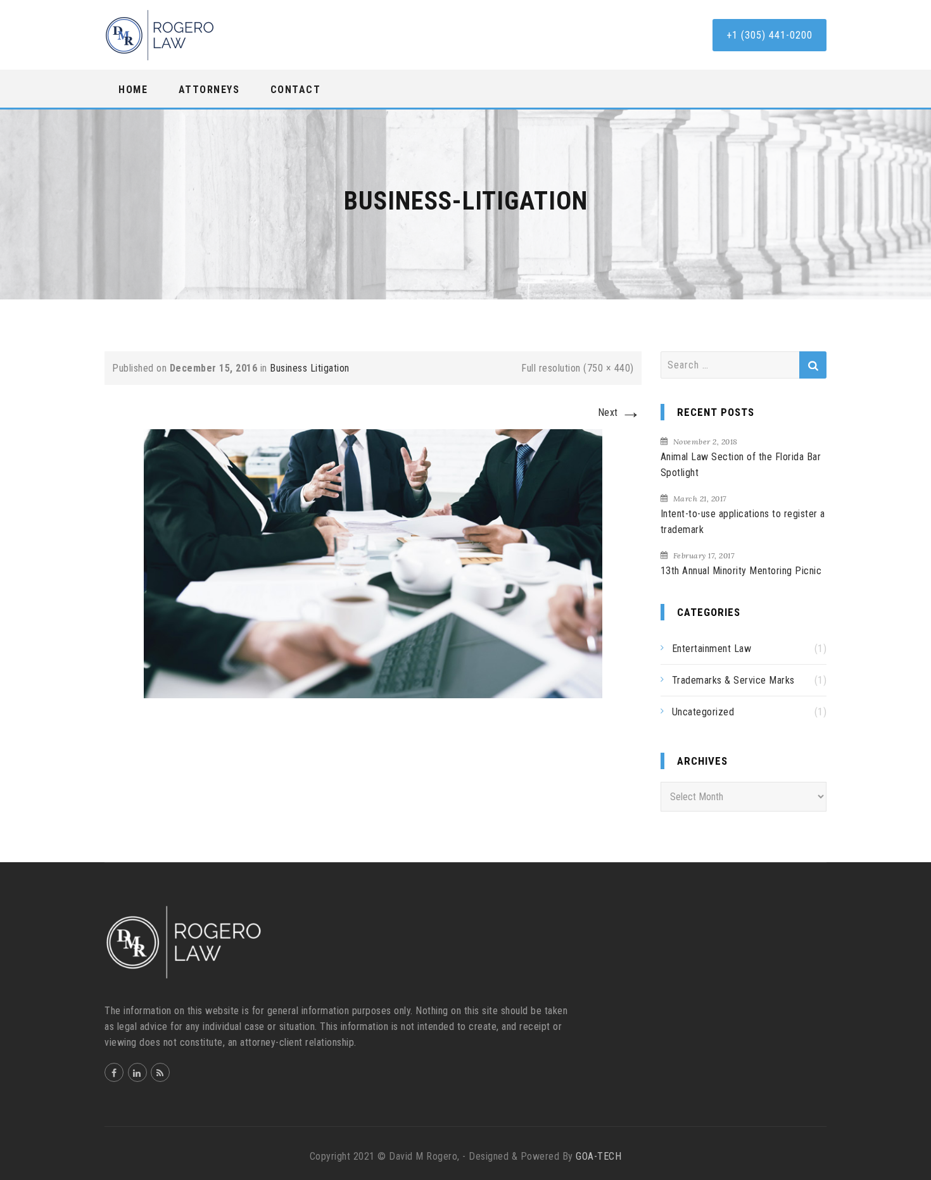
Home (133, 90)
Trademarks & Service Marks (733, 680)
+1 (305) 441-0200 (769, 35)
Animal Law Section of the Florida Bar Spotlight (741, 465)
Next (620, 412)
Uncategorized (703, 712)
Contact (295, 90)
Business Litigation (310, 368)
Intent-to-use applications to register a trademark (743, 522)
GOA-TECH (598, 1156)
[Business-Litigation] (373, 563)
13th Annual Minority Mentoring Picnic (741, 571)
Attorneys (209, 90)
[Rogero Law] (159, 35)
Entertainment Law (712, 649)
